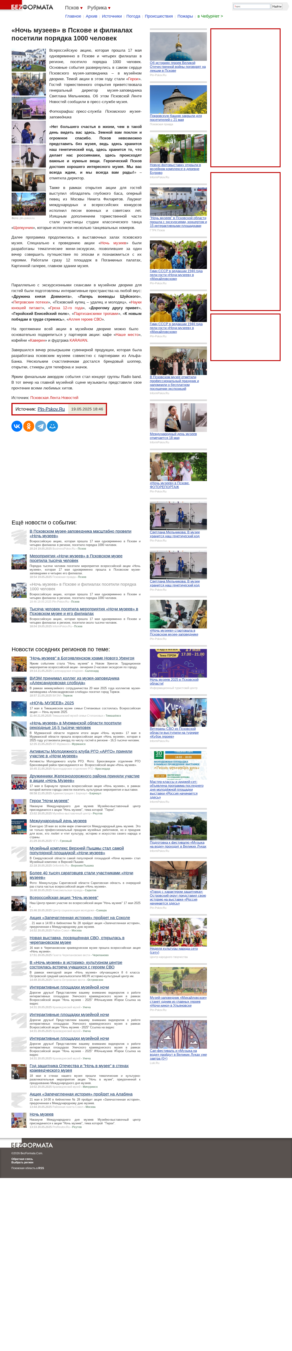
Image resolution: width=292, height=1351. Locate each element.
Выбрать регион (22, 1162)
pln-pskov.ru (27, 218)
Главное (73, 16)
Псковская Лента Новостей (54, 398)
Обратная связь (22, 1159)
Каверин (37, 340)
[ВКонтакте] (16, 426)
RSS (41, 1168)
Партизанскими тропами (96, 313)
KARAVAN (78, 340)
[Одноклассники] (28, 426)
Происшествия (159, 16)
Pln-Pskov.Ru (51, 409)
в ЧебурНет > (210, 16)
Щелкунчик (23, 228)
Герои (133, 79)
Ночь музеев (113, 243)
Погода (133, 16)
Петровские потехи (30, 302)
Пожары (185, 16)
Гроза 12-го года (66, 308)
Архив (91, 16)
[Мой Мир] (52, 426)
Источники (112, 16)
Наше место (127, 334)
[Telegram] (40, 426)
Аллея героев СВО (85, 319)
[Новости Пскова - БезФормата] (27, 5)
